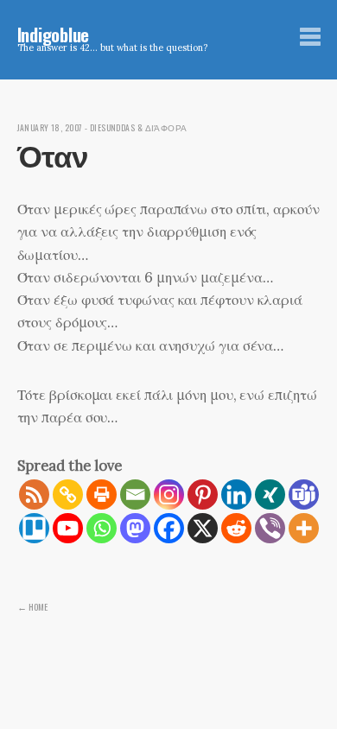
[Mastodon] (135, 528)
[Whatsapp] (101, 528)
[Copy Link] (68, 494)
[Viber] (270, 528)
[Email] (135, 494)
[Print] (101, 494)
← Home (32, 606)
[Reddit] (236, 528)
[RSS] (34, 494)
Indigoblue (53, 34)
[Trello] (34, 528)
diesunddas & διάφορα (139, 128)
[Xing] (270, 494)
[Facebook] (169, 528)
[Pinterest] (203, 494)
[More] (304, 528)
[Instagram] (169, 494)
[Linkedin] (236, 494)
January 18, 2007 (50, 128)
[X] (203, 528)
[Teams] (304, 494)
